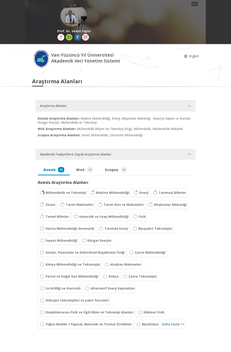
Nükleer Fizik (153, 312)
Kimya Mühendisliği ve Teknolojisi (73, 264)
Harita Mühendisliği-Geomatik (70, 228)
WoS (83, 169)
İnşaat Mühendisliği (61, 240)
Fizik (142, 216)
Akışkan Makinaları (125, 264)
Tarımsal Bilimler (172, 192)
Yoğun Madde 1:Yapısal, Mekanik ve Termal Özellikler (89, 324)
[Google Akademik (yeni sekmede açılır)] (61, 37)
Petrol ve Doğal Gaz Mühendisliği (72, 276)
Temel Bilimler (57, 216)
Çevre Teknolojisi (143, 276)
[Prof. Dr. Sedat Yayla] (74, 16)
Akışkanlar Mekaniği (170, 204)
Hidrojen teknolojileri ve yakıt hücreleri (77, 300)
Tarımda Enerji (116, 228)
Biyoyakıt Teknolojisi (155, 228)
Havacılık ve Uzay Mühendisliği (104, 216)
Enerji (143, 192)
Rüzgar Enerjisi (99, 240)
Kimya (113, 276)
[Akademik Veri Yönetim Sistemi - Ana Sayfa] (41, 58)
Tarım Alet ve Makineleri (124, 204)
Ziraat (50, 204)
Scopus (115, 169)
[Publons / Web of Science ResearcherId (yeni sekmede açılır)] (77, 37)
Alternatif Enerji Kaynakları (113, 288)
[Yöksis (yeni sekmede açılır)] (85, 37)
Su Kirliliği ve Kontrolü (63, 288)
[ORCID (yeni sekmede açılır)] (69, 37)
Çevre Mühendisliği (150, 252)
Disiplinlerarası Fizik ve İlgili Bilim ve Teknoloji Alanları (89, 312)
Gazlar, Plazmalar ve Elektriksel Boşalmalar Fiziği (85, 252)
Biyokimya (150, 324)
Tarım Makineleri (79, 204)
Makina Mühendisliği (112, 192)
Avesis (52, 169)
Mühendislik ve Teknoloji (66, 192)
